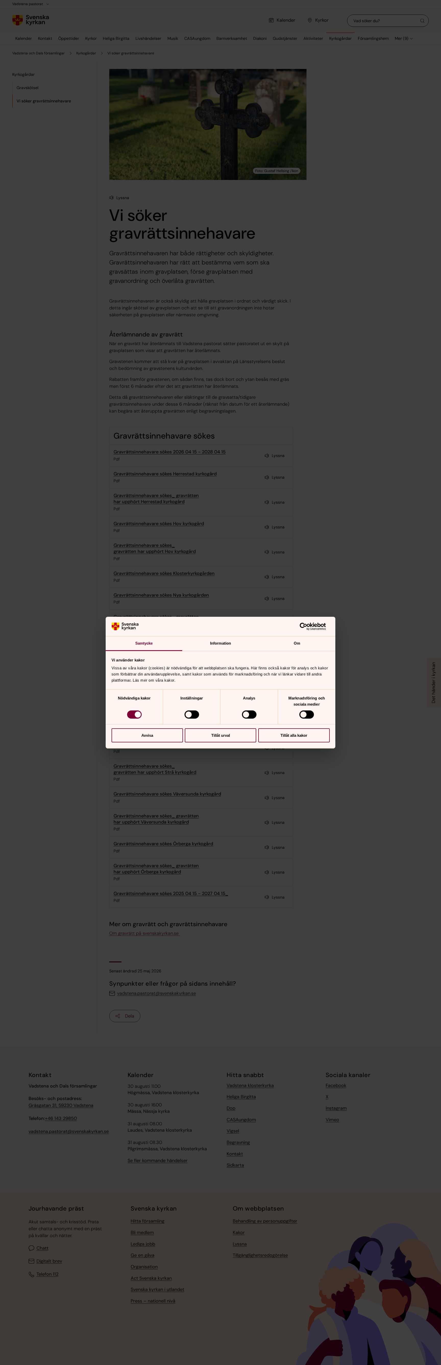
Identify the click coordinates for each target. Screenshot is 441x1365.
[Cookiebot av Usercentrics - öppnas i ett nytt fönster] (307, 626)
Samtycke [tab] (144, 643)
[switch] (192, 714)
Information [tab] (220, 643)
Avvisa (147, 735)
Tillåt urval (220, 735)
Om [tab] (297, 643)
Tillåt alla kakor (293, 735)
